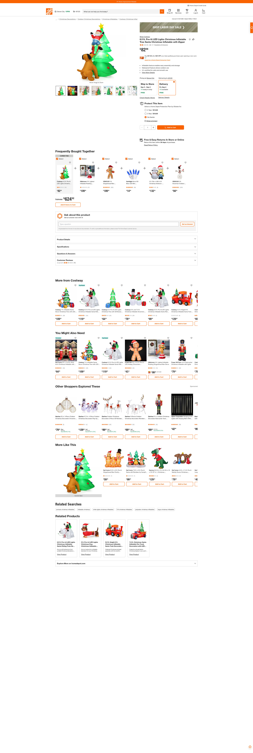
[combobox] (121, 11)
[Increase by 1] (153, 127)
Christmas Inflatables (109, 19)
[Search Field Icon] (162, 11)
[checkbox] (57, 159)
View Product (61, 554)
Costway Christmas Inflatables (130, 19)
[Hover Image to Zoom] (96, 52)
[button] (126, 239)
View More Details (148, 72)
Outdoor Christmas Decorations (89, 19)
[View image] (60, 91)
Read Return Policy (151, 145)
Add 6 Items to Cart (68, 205)
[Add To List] (189, 39)
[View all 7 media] (132, 91)
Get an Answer (187, 224)
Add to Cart (171, 127)
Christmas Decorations (67, 19)
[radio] (145, 110)
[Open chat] (251, 27)
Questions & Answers (161, 45)
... (56, 19)
